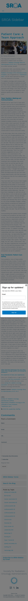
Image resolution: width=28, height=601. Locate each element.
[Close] (26, 285)
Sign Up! (14, 312)
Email (4, 294)
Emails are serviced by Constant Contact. (10, 308)
